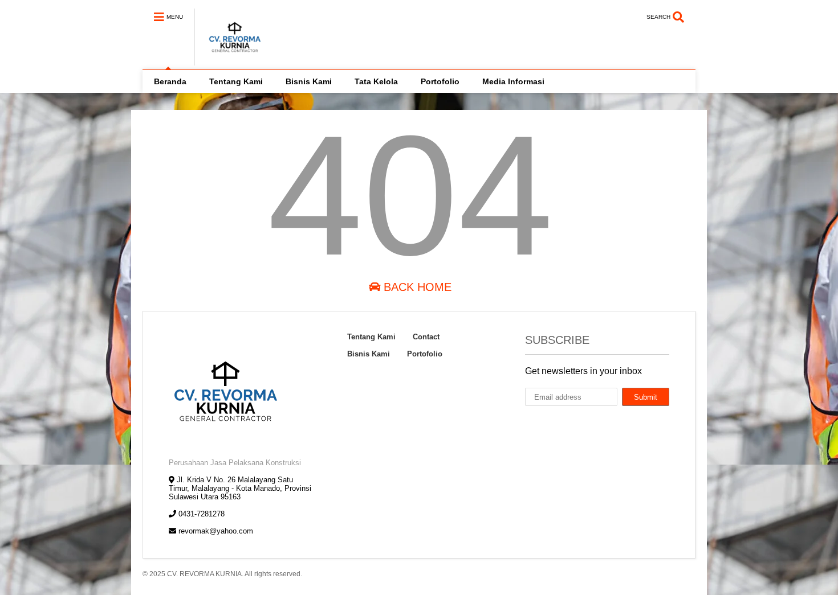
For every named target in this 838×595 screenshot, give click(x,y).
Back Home (415, 287)
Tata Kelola (376, 81)
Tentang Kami (236, 81)
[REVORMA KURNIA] (228, 60)
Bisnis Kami (309, 81)
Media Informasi (513, 81)
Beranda (170, 81)
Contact (426, 337)
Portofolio (440, 81)
